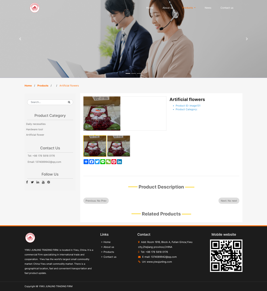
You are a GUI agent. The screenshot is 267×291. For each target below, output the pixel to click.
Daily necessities (36, 123)
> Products (107, 251)
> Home (105, 242)
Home (149, 7)
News (208, 7)
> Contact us (108, 256)
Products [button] (188, 7)
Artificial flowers (69, 85)
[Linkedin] (38, 182)
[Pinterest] (48, 182)
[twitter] (32, 182)
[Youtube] (43, 182)
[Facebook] (27, 182)
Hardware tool (34, 129)
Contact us (226, 7)
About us (168, 7)
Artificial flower (35, 134)
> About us (107, 246)
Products (42, 85)
